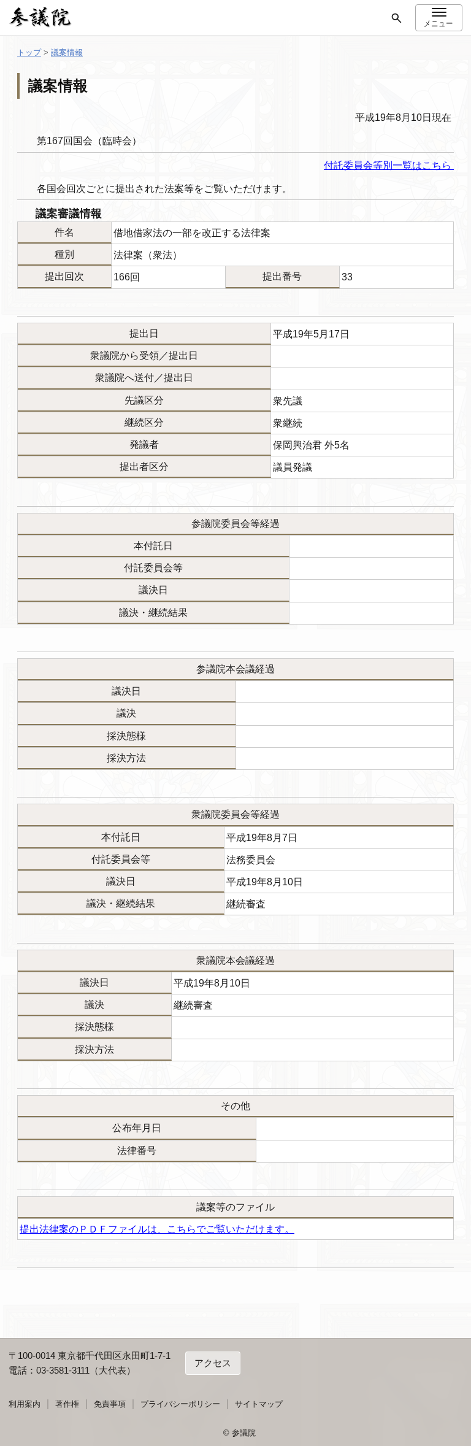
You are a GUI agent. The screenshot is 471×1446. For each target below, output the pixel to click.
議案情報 (67, 52)
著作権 (67, 1404)
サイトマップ (259, 1404)
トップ (29, 52)
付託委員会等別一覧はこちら (389, 165)
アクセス (212, 1363)
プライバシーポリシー (180, 1404)
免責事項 (110, 1404)
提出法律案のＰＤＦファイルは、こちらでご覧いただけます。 (157, 1229)
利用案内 (24, 1404)
